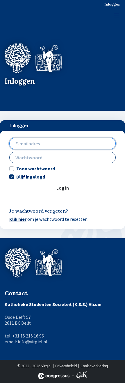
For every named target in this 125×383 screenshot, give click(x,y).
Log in (62, 188)
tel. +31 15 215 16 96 (24, 336)
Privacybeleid (66, 365)
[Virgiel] (20, 12)
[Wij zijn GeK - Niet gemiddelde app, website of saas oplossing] (81, 376)
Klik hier (17, 219)
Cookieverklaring (94, 365)
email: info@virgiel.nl (26, 341)
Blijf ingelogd (30, 177)
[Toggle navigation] (116, 15)
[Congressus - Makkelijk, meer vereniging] (53, 376)
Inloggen (112, 4)
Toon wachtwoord (35, 169)
